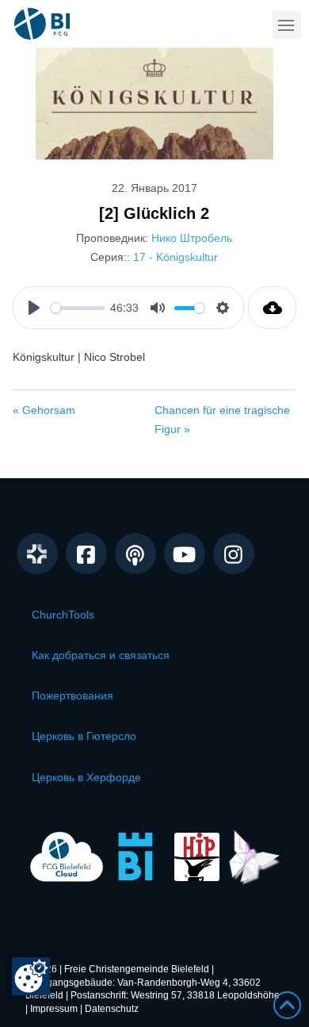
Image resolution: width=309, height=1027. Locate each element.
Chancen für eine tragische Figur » (222, 419)
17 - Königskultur (175, 257)
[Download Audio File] (272, 307)
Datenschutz (112, 1008)
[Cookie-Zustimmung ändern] (31, 976)
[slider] (78, 308)
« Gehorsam (44, 410)
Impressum (54, 1008)
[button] (287, 24)
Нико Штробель (191, 238)
